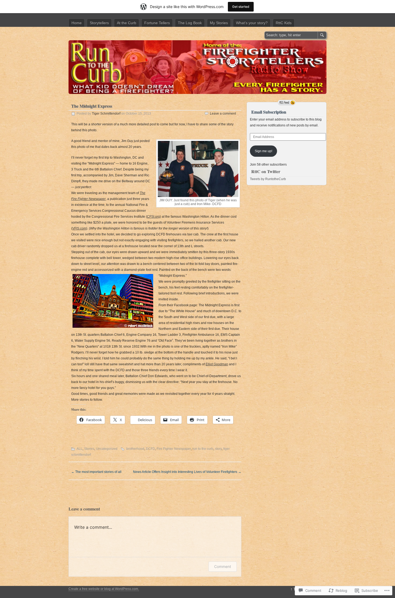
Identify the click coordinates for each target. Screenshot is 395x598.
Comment (222, 566)
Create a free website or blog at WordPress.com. (104, 589)
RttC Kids (284, 23)
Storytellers (99, 23)
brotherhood (135, 449)
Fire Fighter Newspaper (174, 449)
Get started (240, 7)
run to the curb (202, 449)
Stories (89, 449)
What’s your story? (252, 23)
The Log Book (190, 23)
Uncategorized (106, 449)
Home (76, 23)
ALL (79, 449)
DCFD (150, 449)
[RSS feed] (287, 102)
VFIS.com (79, 228)
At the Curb (126, 23)
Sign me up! (263, 151)
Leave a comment (223, 113)
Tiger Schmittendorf (106, 113)
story (218, 449)
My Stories (219, 23)
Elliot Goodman (217, 364)
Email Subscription (268, 112)
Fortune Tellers (157, 23)
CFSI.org (153, 216)
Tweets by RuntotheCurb (268, 179)
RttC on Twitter (265, 171)
